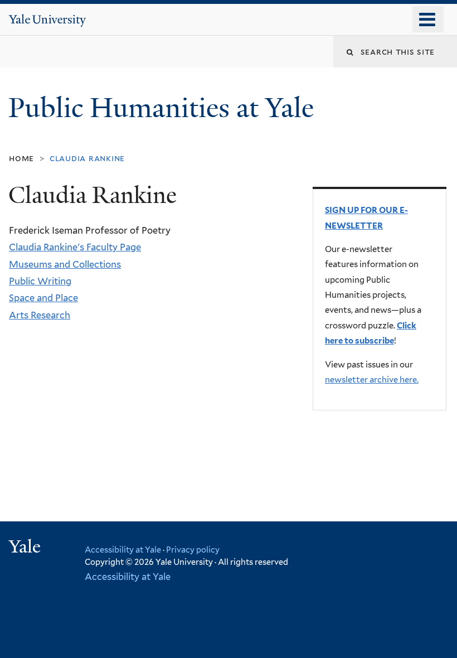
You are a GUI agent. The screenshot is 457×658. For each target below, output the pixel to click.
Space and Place (43, 297)
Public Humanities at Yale (164, 108)
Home (21, 158)
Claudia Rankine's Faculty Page (75, 247)
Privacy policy (193, 549)
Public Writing (40, 281)
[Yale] (26, 548)
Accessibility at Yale (123, 549)
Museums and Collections (65, 264)
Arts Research (39, 315)
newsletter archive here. (372, 380)
